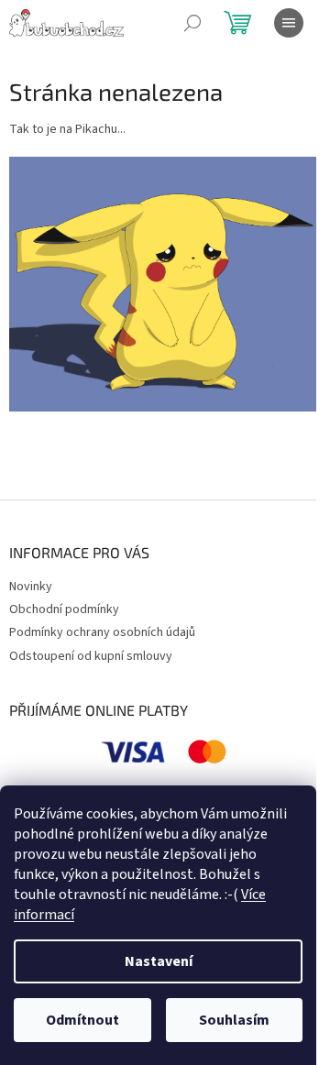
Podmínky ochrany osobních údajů (102, 632)
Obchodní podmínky (64, 609)
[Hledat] (192, 23)
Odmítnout (82, 1020)
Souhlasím (234, 1020)
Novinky (30, 586)
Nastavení (158, 961)
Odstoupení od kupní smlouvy (90, 656)
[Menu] (288, 23)
